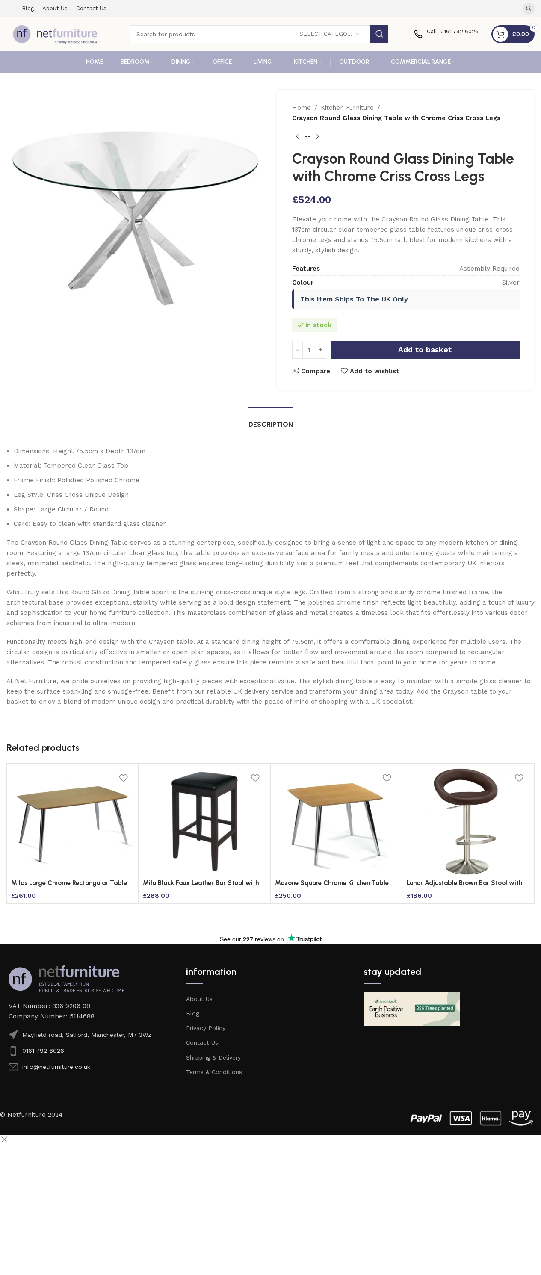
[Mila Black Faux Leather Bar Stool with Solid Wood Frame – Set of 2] (204, 821)
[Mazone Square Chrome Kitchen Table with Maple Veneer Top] (336, 821)
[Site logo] (55, 34)
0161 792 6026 (43, 1050)
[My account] (528, 8)
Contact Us (202, 1042)
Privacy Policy (205, 1027)
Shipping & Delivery (213, 1057)
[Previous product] (297, 137)
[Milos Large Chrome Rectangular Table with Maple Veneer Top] (72, 821)
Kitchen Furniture (347, 108)
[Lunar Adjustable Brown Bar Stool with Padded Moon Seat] (468, 821)
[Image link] (66, 978)
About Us (199, 998)
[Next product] (318, 137)
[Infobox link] (446, 34)
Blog (192, 1013)
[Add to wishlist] (123, 777)
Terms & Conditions (214, 1071)
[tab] (270, 420)
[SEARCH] (379, 34)
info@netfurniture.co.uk (56, 1066)
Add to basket (425, 349)
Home (301, 108)
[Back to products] (307, 137)
